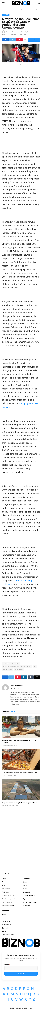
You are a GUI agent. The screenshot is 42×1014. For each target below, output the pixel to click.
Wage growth (19, 669)
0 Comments (12, 34)
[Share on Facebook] (5, 39)
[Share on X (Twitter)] (12, 39)
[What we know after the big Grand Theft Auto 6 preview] (21, 727)
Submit (21, 974)
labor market (15, 663)
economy (6, 663)
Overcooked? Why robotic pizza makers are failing (20, 772)
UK (35, 666)
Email (7, 964)
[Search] (39, 3)
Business (6, 14)
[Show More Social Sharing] (25, 39)
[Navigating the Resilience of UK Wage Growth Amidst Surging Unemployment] (21, 53)
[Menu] (3, 3)
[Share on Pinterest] (19, 39)
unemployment (7, 669)
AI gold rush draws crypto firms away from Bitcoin (20, 803)
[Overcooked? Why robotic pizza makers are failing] (21, 759)
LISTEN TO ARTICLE (34, 40)
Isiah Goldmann (12, 32)
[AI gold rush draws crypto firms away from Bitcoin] (21, 789)
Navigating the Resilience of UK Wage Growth (17, 666)
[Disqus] (21, 837)
